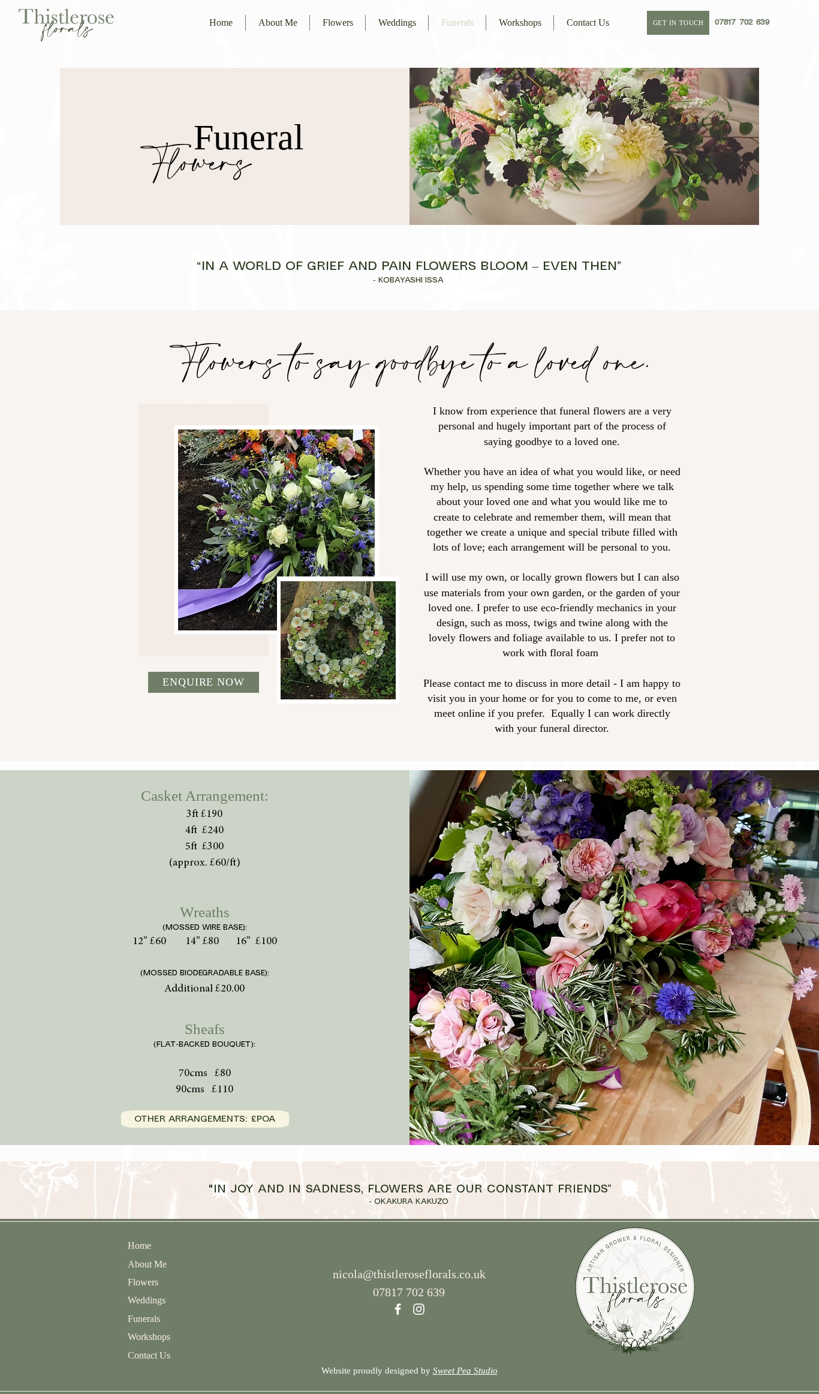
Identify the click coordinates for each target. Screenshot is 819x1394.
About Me (147, 1264)
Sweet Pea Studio (465, 1370)
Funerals (144, 1319)
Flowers (143, 1282)
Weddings (146, 1300)
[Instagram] (418, 1309)
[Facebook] (397, 1309)
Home (139, 1245)
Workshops (149, 1337)
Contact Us (149, 1355)
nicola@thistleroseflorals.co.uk (409, 1274)
